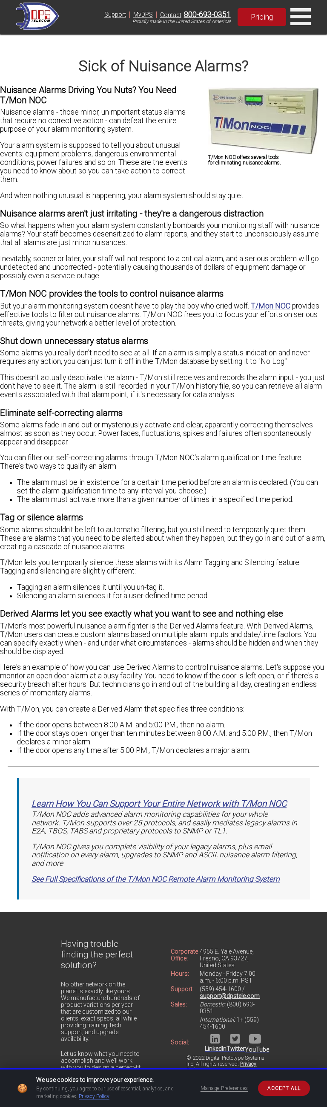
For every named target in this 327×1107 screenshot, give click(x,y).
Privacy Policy (94, 1096)
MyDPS (143, 14)
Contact (170, 15)
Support (115, 14)
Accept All (284, 1088)
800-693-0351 (207, 14)
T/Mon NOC (270, 306)
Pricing (262, 17)
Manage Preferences (224, 1088)
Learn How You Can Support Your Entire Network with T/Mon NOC (159, 804)
